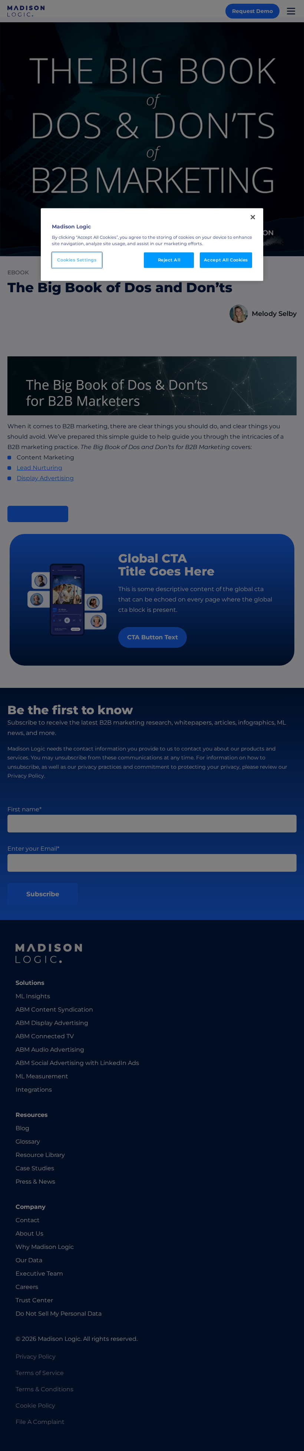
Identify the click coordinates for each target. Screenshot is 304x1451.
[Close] (253, 217)
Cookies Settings (76, 259)
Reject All (169, 259)
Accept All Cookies (226, 259)
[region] (152, 244)
